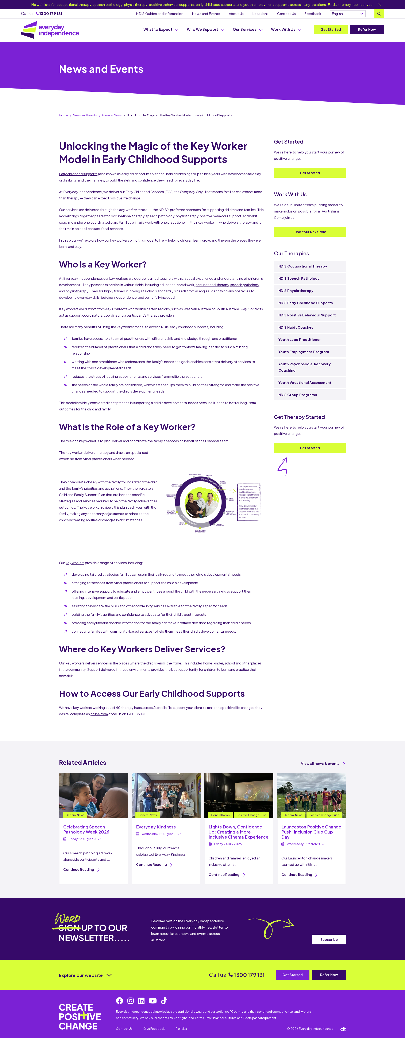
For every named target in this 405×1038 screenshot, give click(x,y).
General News (112, 115)
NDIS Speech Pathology (299, 278)
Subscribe (329, 939)
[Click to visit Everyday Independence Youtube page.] (153, 1000)
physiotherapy (77, 291)
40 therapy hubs (129, 707)
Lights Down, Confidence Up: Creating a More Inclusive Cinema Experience (239, 831)
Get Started (331, 29)
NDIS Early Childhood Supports (305, 303)
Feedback (312, 13)
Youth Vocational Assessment (305, 382)
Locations (260, 13)
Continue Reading (78, 869)
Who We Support (202, 29)
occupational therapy (212, 284)
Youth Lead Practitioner (300, 339)
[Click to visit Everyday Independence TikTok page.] (164, 1000)
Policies (181, 1028)
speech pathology (244, 284)
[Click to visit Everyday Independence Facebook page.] (119, 1000)
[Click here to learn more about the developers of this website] (343, 1029)
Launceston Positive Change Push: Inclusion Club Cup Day (311, 831)
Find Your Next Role (310, 232)
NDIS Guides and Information (159, 13)
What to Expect (157, 29)
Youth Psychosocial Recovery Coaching (304, 367)
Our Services (244, 29)
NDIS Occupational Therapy (302, 266)
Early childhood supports (78, 174)
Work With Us (283, 29)
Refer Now (367, 29)
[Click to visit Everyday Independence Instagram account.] (130, 1000)
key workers (118, 278)
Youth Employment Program (303, 352)
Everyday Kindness (156, 826)
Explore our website (81, 975)
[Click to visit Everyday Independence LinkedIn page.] (141, 1000)
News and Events (206, 13)
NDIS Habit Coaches (295, 327)
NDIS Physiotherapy (296, 290)
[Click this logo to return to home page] (50, 30)
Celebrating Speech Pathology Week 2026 (86, 829)
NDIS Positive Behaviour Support (307, 315)
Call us (41, 13)
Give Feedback (154, 1028)
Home (63, 115)
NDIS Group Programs (297, 395)
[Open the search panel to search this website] (379, 13)
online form (99, 714)
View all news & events (320, 763)
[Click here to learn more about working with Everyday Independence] (80, 1016)
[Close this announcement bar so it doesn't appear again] (379, 5)
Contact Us (286, 13)
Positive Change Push (251, 815)
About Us (236, 13)
